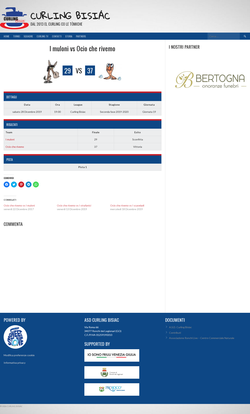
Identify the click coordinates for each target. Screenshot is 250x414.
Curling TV (42, 36)
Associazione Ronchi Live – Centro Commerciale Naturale (201, 338)
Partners (81, 36)
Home (6, 36)
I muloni (9, 139)
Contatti (56, 36)
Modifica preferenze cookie (19, 355)
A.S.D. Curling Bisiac (180, 327)
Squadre (28, 36)
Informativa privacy (14, 362)
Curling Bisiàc (70, 15)
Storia (68, 36)
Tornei (16, 36)
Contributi (175, 332)
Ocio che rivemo (14, 146)
